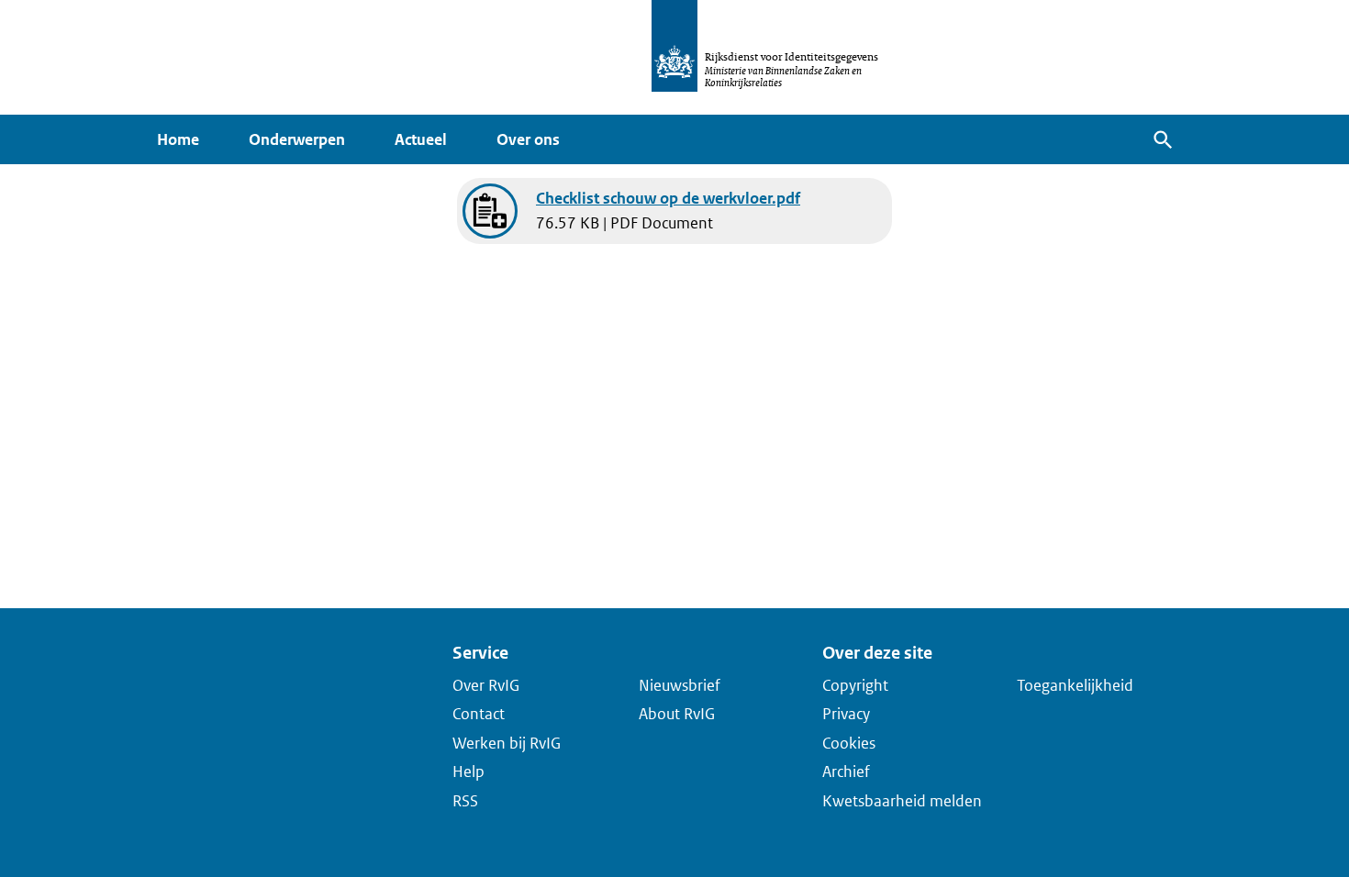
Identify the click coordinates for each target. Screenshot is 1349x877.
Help (468, 771)
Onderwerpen (297, 139)
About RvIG (677, 714)
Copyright (855, 684)
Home (178, 139)
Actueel (421, 139)
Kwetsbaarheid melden (902, 800)
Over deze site (877, 652)
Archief (846, 771)
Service (480, 652)
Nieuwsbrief (679, 684)
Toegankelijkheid (1075, 684)
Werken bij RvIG (506, 742)
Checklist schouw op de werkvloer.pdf (668, 198)
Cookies (848, 742)
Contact (478, 714)
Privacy (846, 714)
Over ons (528, 139)
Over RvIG (485, 684)
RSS (465, 800)
